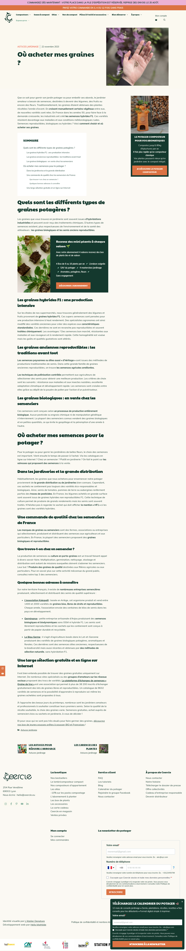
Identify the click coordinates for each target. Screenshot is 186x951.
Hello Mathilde (38, 924)
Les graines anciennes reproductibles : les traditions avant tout (54, 157)
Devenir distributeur (156, 796)
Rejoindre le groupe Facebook (114, 792)
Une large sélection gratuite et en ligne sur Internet (48, 188)
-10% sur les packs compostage (68, 792)
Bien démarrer (119, 14)
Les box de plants (60, 800)
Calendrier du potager (110, 789)
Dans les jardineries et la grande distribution (46, 170)
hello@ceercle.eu (26, 794)
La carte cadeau (59, 807)
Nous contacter (106, 796)
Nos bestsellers (59, 777)
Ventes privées (59, 815)
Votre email (118, 915)
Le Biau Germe (32, 636)
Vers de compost (69, 14)
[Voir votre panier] (156, 20)
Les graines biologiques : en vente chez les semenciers (50, 161)
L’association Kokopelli (36, 600)
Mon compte (161, 15)
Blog (100, 785)
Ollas (54, 14)
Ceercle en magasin (61, 811)
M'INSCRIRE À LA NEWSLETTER (147, 944)
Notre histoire (153, 781)
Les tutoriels (104, 781)
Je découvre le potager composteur (150, 170)
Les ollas (55, 789)
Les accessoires (59, 803)
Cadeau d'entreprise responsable (164, 792)
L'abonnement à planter (64, 796)
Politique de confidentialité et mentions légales (93, 922)
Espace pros (21, 20)
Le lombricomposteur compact (67, 781)
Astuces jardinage (28, 46)
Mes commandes (60, 839)
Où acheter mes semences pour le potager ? (44, 166)
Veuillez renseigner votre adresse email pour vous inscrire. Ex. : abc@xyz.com (143, 927)
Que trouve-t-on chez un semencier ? (43, 179)
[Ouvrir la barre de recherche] (164, 20)
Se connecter (58, 836)
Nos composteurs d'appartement (68, 785)
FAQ (100, 777)
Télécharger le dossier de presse (163, 785)
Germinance (30, 618)
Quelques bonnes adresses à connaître (44, 183)
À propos (135, 14)
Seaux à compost (42, 14)
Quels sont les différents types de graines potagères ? (49, 147)
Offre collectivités (155, 789)
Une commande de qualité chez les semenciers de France (51, 175)
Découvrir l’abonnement (73, 285)
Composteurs (22, 14)
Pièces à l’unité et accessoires (92, 14)
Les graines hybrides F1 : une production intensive (48, 152)
